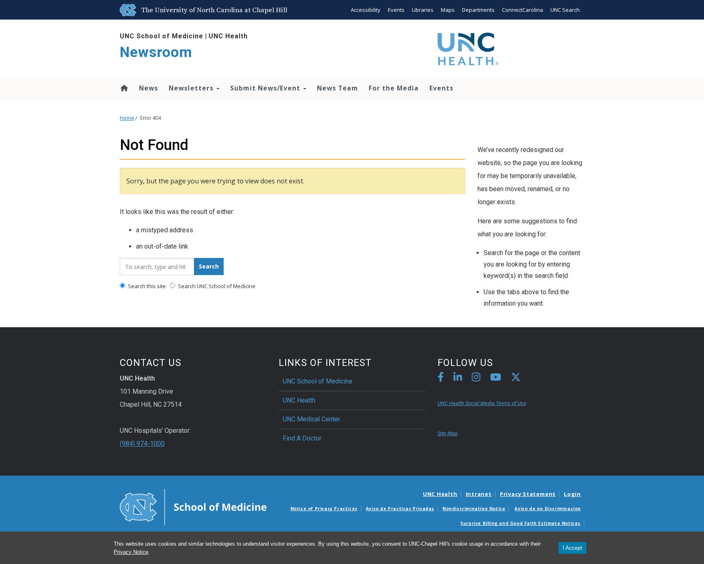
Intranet (479, 494)
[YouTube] (495, 378)
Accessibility (366, 9)
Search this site (146, 286)
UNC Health (228, 36)
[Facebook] (441, 378)
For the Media (394, 88)
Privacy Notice (131, 552)
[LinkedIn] (457, 378)
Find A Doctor (302, 438)
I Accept (572, 548)
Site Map (448, 433)
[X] (516, 378)
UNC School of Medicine (161, 36)
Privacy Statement (528, 494)
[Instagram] (476, 378)
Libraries (422, 9)
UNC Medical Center (311, 419)
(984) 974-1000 (142, 443)
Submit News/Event (266, 88)
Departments (478, 9)
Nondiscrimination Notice (473, 508)
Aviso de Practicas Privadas (400, 508)
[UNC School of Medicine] (193, 506)
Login (572, 494)
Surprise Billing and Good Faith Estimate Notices (520, 523)
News (148, 88)
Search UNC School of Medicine (216, 286)
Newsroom (156, 52)
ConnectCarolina (522, 9)
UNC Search (565, 9)
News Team (337, 88)
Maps (448, 9)
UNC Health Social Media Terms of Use (482, 403)
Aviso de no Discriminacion (548, 508)
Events (396, 9)
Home (124, 88)
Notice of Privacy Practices (324, 508)
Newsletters (192, 88)
